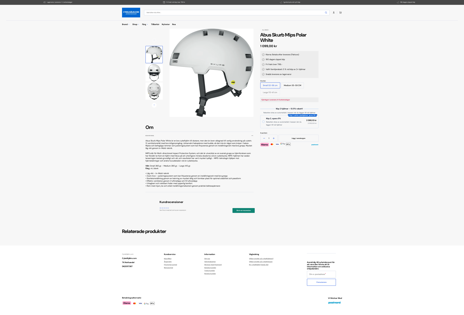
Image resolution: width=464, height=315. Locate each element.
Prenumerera (321, 282)
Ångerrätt (168, 262)
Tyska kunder (209, 271)
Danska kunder (210, 268)
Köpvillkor (167, 259)
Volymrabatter (210, 262)
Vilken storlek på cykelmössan (260, 262)
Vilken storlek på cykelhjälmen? (261, 259)
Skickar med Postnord (213, 265)
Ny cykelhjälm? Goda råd (258, 265)
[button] (333, 12)
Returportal (168, 268)
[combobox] (237, 12)
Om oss (207, 259)
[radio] (289, 121)
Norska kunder (210, 274)
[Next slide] (154, 105)
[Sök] (326, 12)
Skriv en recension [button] (243, 210)
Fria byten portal (170, 265)
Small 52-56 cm (271, 86)
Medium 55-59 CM (292, 86)
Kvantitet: (263, 133)
